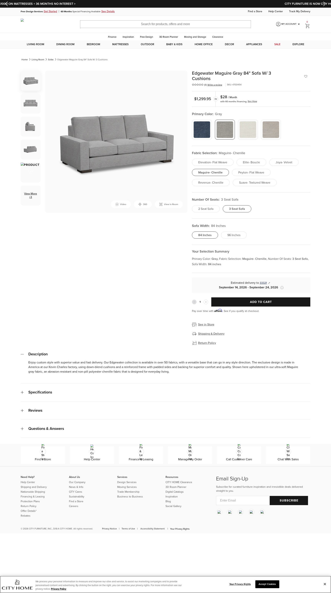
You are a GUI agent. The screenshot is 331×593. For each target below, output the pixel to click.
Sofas (51, 59)
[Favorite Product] (306, 76)
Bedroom (93, 44)
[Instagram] (219, 512)
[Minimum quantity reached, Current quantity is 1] (194, 302)
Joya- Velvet (284, 162)
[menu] (165, 44)
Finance (112, 36)
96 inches (233, 235)
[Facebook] (229, 512)
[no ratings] (197, 84)
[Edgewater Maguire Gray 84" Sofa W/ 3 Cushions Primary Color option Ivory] (248, 130)
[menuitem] (35, 44)
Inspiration (128, 36)
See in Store (206, 324)
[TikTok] (262, 512)
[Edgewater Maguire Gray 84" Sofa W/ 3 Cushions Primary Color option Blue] (202, 130)
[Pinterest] (251, 512)
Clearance (217, 36)
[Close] (325, 584)
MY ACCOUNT (291, 24)
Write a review (214, 84)
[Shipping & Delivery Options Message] (280, 287)
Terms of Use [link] (128, 528)
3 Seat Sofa (237, 209)
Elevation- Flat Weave (212, 162)
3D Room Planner (168, 36)
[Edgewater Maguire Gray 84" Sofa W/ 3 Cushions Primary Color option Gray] (225, 130)
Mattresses (120, 44)
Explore (298, 44)
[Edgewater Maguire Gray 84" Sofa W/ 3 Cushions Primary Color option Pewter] (271, 130)
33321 (263, 283)
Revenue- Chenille (210, 183)
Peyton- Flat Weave (251, 172)
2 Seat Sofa (205, 209)
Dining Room (65, 44)
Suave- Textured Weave (254, 183)
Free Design (146, 36)
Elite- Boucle (251, 162)
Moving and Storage (195, 36)
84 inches (205, 235)
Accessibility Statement (152, 528)
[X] (240, 512)
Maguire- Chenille (210, 172)
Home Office (204, 44)
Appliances (254, 44)
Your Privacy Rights (180, 529)
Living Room (35, 44)
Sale (277, 44)
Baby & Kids (174, 44)
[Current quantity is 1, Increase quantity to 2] (206, 302)
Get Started (50, 11)
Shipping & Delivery (211, 334)
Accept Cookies (267, 584)
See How (252, 101)
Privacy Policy (58, 589)
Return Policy (207, 343)
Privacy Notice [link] (109, 528)
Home (24, 59)
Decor (229, 44)
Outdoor (147, 44)
